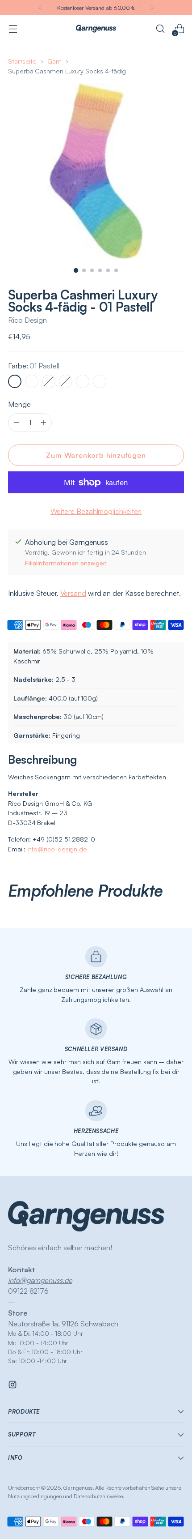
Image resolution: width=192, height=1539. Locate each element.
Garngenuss (77, 1487)
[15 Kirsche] (48, 381)
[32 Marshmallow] (99, 381)
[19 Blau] (65, 381)
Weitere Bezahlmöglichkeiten (96, 511)
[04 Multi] (31, 381)
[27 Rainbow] (82, 381)
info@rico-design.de (57, 849)
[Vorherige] (40, 7)
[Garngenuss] (96, 29)
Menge (19, 404)
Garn (54, 61)
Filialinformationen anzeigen (66, 563)
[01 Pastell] (14, 381)
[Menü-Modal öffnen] (13, 29)
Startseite (22, 61)
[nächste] (152, 7)
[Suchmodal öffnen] (160, 29)
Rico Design (27, 320)
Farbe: (33, 365)
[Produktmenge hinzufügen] (16, 423)
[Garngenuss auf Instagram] (13, 1386)
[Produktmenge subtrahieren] (43, 423)
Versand (73, 593)
